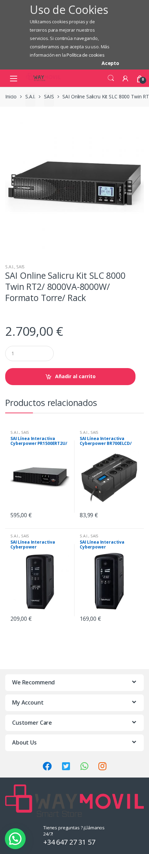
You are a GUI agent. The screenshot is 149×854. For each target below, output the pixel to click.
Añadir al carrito (75, 376)
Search (111, 78)
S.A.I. (30, 96)
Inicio (11, 96)
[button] (15, 838)
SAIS (49, 96)
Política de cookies (85, 55)
